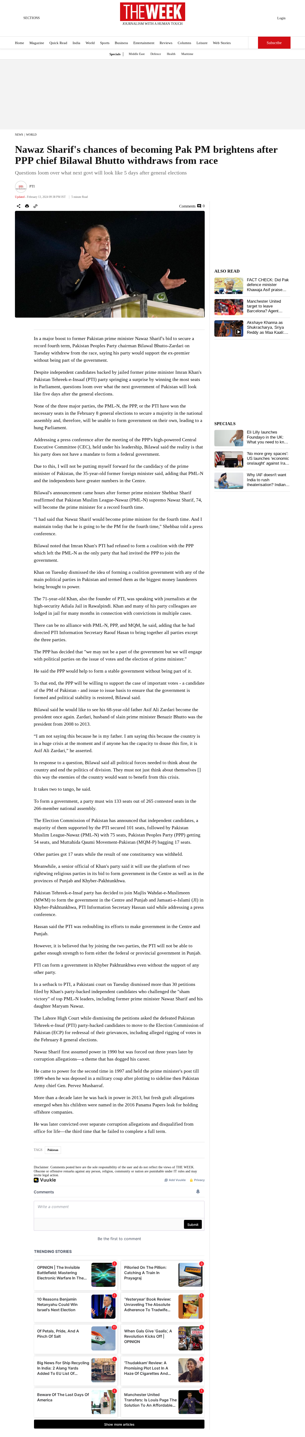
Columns (184, 43)
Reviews (166, 43)
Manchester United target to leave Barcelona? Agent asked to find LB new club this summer (266, 311)
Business (121, 43)
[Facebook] (133, 30)
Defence (155, 54)
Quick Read (58, 43)
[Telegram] (172, 30)
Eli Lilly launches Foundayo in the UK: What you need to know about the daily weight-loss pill (268, 442)
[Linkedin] (164, 30)
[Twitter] (140, 30)
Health (171, 54)
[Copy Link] (35, 206)
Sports (104, 43)
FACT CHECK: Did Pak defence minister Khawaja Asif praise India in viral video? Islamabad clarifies (268, 290)
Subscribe (274, 43)
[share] (18, 206)
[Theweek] (152, 11)
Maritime (187, 54)
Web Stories (222, 43)
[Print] (27, 206)
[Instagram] (148, 30)
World (90, 43)
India (76, 43)
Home (19, 43)
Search (253, 43)
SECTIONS (31, 18)
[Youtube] (156, 30)
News (19, 134)
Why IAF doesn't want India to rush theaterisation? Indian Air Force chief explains (268, 482)
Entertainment (143, 43)
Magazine (36, 43)
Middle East (137, 54)
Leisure (202, 43)
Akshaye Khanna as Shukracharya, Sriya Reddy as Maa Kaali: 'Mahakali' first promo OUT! (266, 332)
